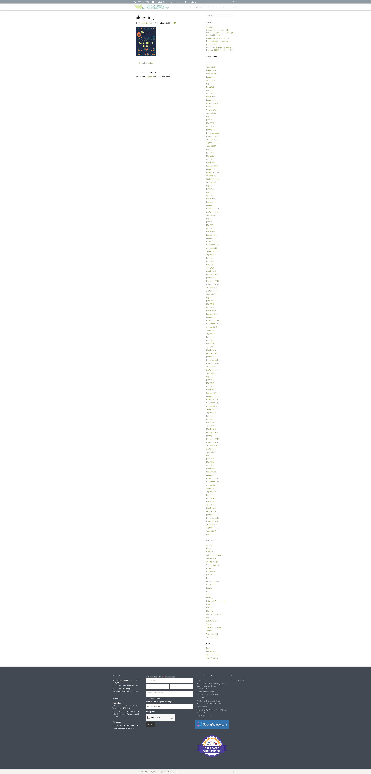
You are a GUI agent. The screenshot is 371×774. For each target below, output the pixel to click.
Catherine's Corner (213, 555)
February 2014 (212, 511)
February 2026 (212, 73)
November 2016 (212, 403)
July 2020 (209, 258)
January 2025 (211, 100)
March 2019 (211, 310)
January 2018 (211, 356)
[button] (235, 6)
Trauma (209, 631)
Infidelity (209, 598)
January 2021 (211, 238)
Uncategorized (212, 634)
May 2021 (210, 225)
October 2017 (211, 366)
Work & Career (212, 637)
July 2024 (209, 116)
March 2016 (211, 429)
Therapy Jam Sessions (214, 627)
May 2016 (210, 422)
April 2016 (210, 426)
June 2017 (210, 380)
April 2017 (210, 386)
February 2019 (212, 314)
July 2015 (209, 455)
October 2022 (211, 176)
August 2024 (211, 113)
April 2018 (210, 347)
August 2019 (211, 294)
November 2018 (212, 324)
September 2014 (212, 488)
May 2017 (210, 383)
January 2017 (211, 396)
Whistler (209, 27)
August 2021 (211, 215)
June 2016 (210, 419)
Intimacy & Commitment (215, 601)
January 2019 (211, 317)
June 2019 (210, 301)
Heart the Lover (212, 44)
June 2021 (210, 222)
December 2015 (212, 439)
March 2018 (211, 350)
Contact (207, 7)
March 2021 (211, 231)
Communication (212, 565)
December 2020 (212, 241)
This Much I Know (204, 716)
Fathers (209, 588)
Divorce (209, 575)
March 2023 (211, 162)
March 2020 (211, 271)
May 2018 (210, 343)
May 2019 (210, 304)
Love (208, 604)
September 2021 (212, 212)
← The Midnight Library (145, 63)
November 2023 (212, 136)
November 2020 (212, 245)
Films (208, 591)
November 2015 (212, 442)
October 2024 (211, 110)
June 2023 (210, 152)
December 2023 (212, 133)
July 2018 (209, 337)
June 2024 (210, 120)
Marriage (209, 607)
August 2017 (211, 373)
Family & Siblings (212, 581)
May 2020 (210, 264)
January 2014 (211, 514)
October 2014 (211, 485)
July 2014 (209, 495)
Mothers (209, 611)
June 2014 (210, 498)
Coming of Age (212, 561)
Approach (198, 7)
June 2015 (210, 459)
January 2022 (211, 205)
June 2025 (210, 87)
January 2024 (211, 129)
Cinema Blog (211, 558)
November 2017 (212, 363)
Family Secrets (211, 584)
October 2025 (211, 80)
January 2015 (211, 475)
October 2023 (211, 139)
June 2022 (210, 189)
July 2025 (209, 83)
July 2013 (209, 534)
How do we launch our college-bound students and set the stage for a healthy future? (219, 32)
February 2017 (212, 393)
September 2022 (212, 179)
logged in (150, 77)
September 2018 (212, 330)
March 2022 (211, 199)
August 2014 (211, 491)
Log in (208, 648)
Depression (210, 571)
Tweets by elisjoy (237, 680)
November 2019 (212, 284)
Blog (232, 7)
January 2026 (211, 77)
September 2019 (212, 291)
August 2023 (211, 146)
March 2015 (211, 468)
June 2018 (210, 340)
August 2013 (211, 531)
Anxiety (209, 545)
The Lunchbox (202, 707)
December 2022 (212, 172)
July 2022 (209, 185)
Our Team (188, 7)
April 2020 (210, 268)
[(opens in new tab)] (212, 724)
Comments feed (212, 654)
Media (226, 7)
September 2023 (212, 143)
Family (208, 578)
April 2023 (210, 159)
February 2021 (212, 235)
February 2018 (212, 353)
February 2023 (212, 166)
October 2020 (211, 248)
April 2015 (210, 465)
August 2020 (211, 254)
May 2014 (210, 501)
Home (180, 7)
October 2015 (211, 445)
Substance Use (212, 621)
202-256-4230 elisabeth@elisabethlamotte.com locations (166, 2)
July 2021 (209, 218)
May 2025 (210, 90)
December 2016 (212, 399)
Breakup (209, 552)
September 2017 (212, 370)
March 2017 (211, 389)
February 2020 (212, 274)
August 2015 (211, 452)
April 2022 (210, 195)
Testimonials (216, 7)
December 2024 (212, 103)
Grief (208, 594)
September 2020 (212, 251)
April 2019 (210, 307)
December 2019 (212, 281)
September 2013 (212, 528)
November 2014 (212, 482)
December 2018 (212, 320)
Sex (207, 617)
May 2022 (210, 192)
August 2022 (211, 182)
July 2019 (209, 297)
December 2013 (212, 518)
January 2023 (211, 169)
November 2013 (212, 521)
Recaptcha (150, 711)
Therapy (209, 624)
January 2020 (211, 278)
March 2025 (211, 97)
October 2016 (211, 406)
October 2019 (211, 287)
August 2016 (211, 412)
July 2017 (209, 376)
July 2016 (209, 416)
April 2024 (210, 126)
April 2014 (210, 505)
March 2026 (211, 70)
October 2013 (211, 524)
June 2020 (210, 261)
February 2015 (212, 472)
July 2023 (209, 149)
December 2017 (212, 360)
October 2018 (211, 327)
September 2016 (212, 409)
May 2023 (210, 156)
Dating (208, 568)
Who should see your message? (159, 702)
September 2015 (212, 449)
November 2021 (212, 208)
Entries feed (211, 651)
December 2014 (212, 478)
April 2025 (210, 93)
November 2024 (212, 106)
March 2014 (211, 508)
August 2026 (211, 67)
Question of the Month (215, 614)
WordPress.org (212, 658)
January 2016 (211, 435)
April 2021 (210, 228)
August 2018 (211, 334)
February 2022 (212, 202)
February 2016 (212, 432)
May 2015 (210, 462)
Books (208, 548)
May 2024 (210, 123)
